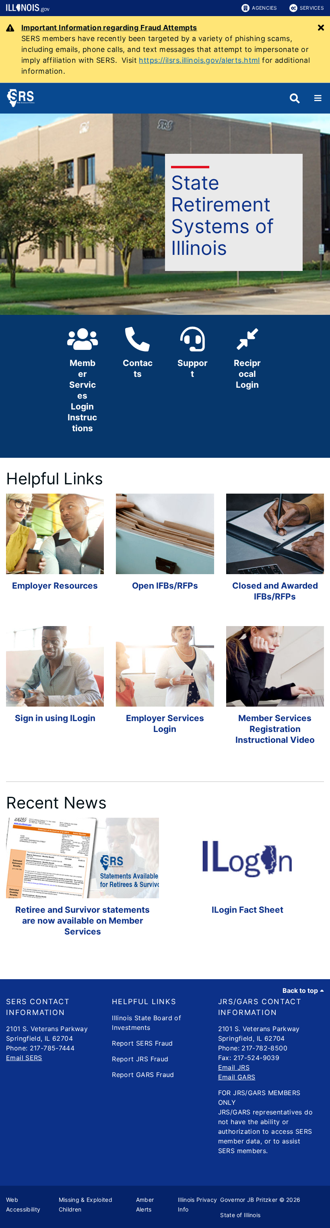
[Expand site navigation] (318, 98)
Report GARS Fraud (143, 1075)
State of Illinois (240, 1214)
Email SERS (24, 1058)
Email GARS (237, 1077)
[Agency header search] (295, 98)
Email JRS (234, 1067)
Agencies (264, 8)
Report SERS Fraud (142, 1043)
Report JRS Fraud (140, 1059)
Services (312, 8)
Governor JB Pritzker (248, 1199)
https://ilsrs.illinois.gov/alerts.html (199, 60)
